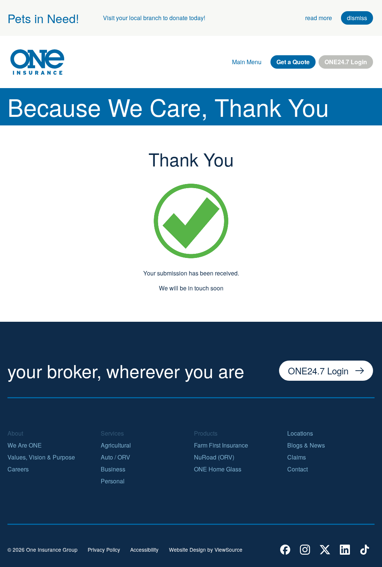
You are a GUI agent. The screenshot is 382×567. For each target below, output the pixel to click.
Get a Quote (293, 61)
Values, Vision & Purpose (41, 457)
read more (318, 17)
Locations (300, 433)
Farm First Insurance (221, 445)
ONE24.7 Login (346, 61)
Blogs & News (306, 445)
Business (113, 469)
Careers (18, 469)
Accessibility (144, 549)
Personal (113, 481)
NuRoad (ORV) (214, 457)
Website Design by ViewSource (205, 549)
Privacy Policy (104, 549)
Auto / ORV (115, 457)
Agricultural (116, 445)
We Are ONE (24, 445)
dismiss (357, 17)
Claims (296, 457)
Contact (297, 469)
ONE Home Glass (217, 469)
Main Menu (247, 61)
